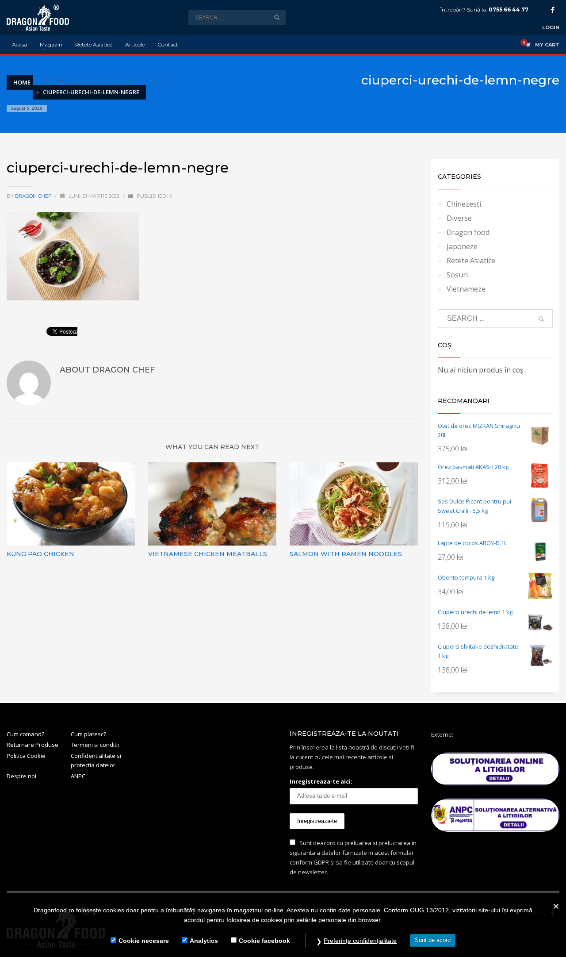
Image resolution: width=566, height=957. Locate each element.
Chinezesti (464, 204)
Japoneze (462, 246)
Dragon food (468, 232)
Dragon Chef (34, 196)
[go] (276, 17)
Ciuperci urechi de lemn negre (114, 80)
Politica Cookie (26, 756)
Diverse (45, 80)
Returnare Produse (32, 745)
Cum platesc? (88, 734)
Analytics (204, 940)
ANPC (78, 776)
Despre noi (21, 776)
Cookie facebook (264, 940)
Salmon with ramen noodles (346, 554)
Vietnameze (466, 289)
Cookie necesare (144, 940)
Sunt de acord (433, 940)
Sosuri (457, 275)
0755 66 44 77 (508, 9)
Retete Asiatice (471, 260)
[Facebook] (552, 9)
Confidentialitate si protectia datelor (96, 760)
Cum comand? (25, 734)
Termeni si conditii (95, 745)
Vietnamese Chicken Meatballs (207, 554)
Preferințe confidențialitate (360, 940)
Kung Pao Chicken (40, 554)
